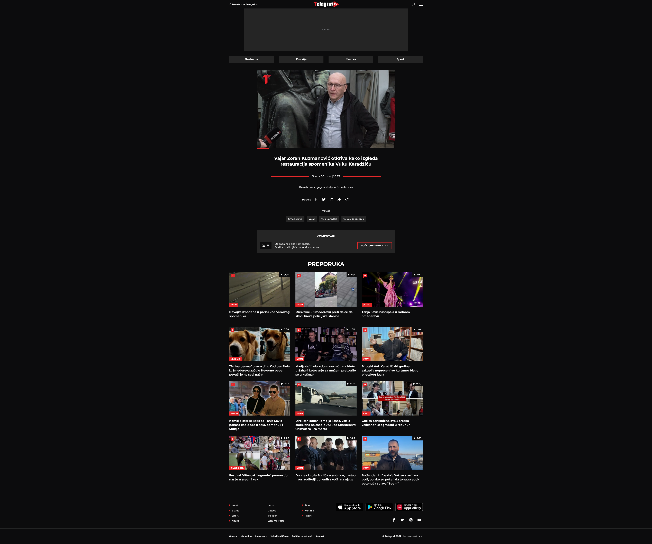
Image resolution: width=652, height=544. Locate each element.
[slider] (326, 148)
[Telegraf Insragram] (411, 520)
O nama (233, 536)
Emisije (301, 59)
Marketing (246, 536)
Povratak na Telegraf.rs (245, 4)
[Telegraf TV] (419, 520)
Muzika (351, 59)
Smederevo (295, 218)
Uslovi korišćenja (279, 536)
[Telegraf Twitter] (402, 520)
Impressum (261, 536)
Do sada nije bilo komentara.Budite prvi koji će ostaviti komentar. (297, 245)
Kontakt (319, 536)
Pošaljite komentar (374, 245)
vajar (312, 218)
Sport (400, 59)
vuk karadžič (329, 218)
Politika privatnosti (302, 536)
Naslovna (251, 59)
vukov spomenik (353, 218)
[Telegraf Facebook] (394, 520)
